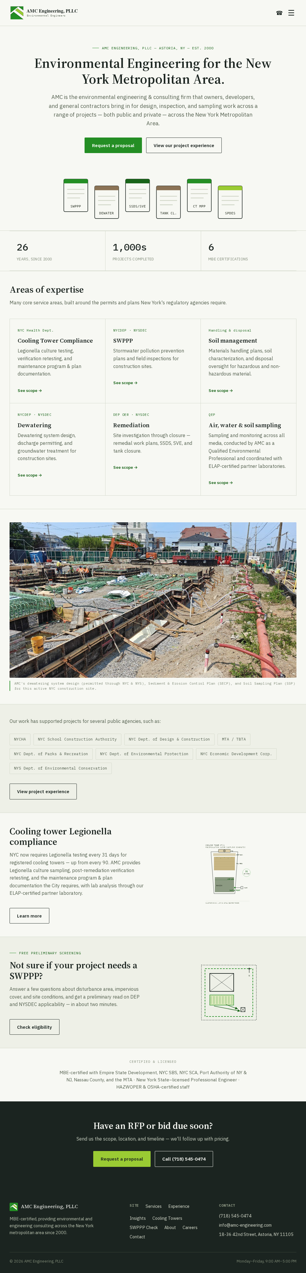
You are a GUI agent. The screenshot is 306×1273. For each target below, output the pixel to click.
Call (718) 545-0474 (184, 1159)
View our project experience (184, 145)
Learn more (29, 916)
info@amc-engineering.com (245, 1225)
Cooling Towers (167, 1218)
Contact (137, 1237)
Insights (138, 1218)
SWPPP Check (144, 1227)
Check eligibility (34, 1027)
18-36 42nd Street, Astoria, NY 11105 (256, 1234)
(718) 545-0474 (235, 1216)
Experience (178, 1206)
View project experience (43, 791)
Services (154, 1206)
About (170, 1227)
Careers (190, 1227)
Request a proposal (113, 145)
